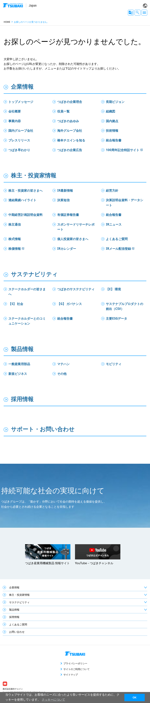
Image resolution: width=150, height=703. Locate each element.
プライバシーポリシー (75, 663)
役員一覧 (63, 111)
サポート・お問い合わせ (43, 429)
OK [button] (134, 697)
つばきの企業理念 (69, 102)
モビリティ (113, 364)
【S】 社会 (15, 304)
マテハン (63, 364)
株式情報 (14, 239)
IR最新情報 (65, 190)
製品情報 (22, 349)
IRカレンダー (66, 248)
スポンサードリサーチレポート (76, 226)
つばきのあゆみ (68, 121)
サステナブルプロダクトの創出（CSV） (124, 306)
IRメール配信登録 (118, 248)
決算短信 (63, 200)
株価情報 (14, 248)
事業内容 (14, 121)
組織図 (110, 111)
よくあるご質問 (117, 239)
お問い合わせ (17, 632)
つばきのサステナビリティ (76, 289)
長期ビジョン (115, 102)
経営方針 (112, 190)
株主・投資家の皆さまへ (25, 190)
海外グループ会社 (69, 130)
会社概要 (14, 111)
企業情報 (22, 86)
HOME (7, 21)
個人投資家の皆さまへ (72, 239)
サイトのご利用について (76, 669)
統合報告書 (113, 140)
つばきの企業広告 (69, 150)
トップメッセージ (20, 102)
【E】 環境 (115, 289)
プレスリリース (19, 140)
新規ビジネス (17, 373)
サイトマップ (70, 674)
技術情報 (112, 130)
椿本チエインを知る (71, 140)
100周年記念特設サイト (122, 150)
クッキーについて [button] (53, 699)
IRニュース (114, 224)
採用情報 (22, 399)
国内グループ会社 (20, 130)
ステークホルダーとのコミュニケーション (27, 320)
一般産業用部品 (19, 364)
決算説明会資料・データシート (124, 202)
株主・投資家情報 (33, 175)
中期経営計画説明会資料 (25, 215)
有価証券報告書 (68, 215)
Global (145, 5)
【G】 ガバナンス (69, 304)
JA (131, 13)
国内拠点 (112, 121)
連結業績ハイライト (22, 200)
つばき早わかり (19, 150)
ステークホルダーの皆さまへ (27, 291)
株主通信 (14, 224)
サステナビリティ (34, 274)
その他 (62, 373)
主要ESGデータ (116, 318)
